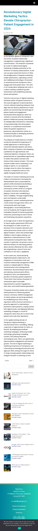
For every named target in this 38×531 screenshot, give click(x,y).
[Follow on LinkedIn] (23, 518)
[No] (36, 525)
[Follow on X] (19, 518)
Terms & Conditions (19, 506)
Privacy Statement (19, 509)
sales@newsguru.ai (20, 501)
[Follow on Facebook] (15, 518)
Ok (19, 528)
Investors (19, 513)
